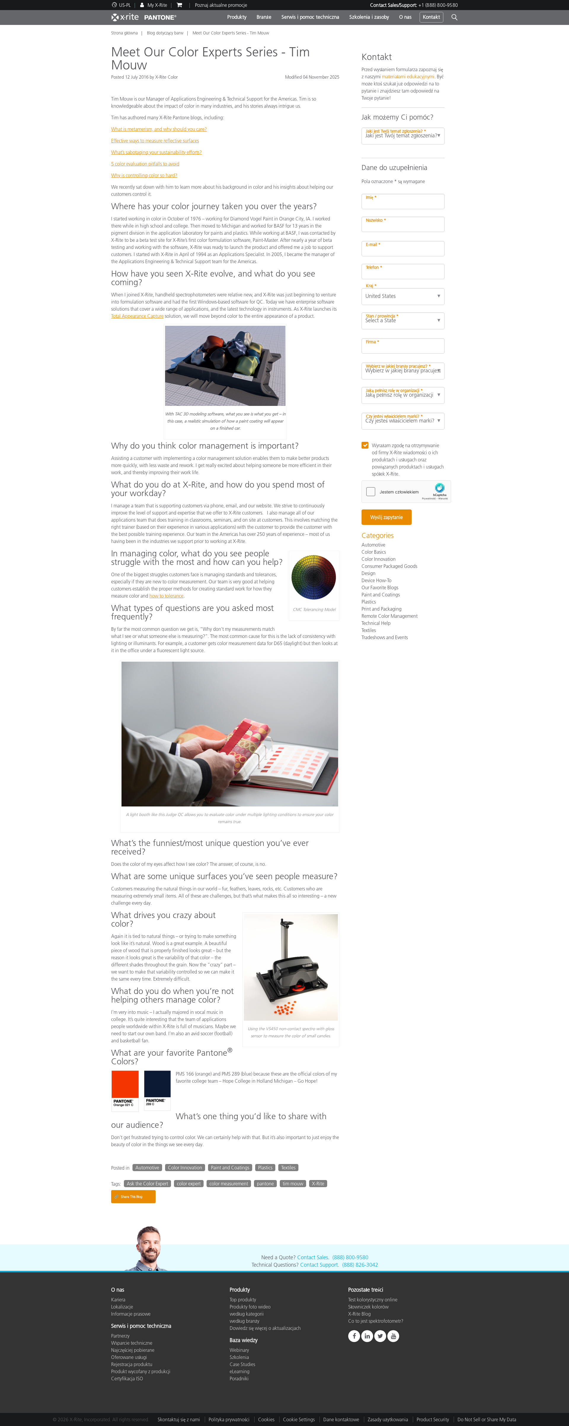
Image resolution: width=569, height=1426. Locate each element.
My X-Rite (156, 5)
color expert (189, 1184)
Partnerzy (120, 1336)
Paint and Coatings (230, 1168)
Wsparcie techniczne (131, 1343)
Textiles (288, 1168)
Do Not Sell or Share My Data (487, 1419)
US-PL (125, 5)
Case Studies (242, 1364)
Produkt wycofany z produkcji (140, 1371)
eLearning (240, 1371)
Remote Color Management (390, 616)
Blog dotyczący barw (165, 33)
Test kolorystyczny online (372, 1300)
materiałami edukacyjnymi (408, 77)
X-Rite (318, 1184)
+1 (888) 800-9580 (438, 5)
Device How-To (376, 580)
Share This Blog (128, 1196)
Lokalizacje (122, 1307)
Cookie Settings (299, 1419)
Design (368, 573)
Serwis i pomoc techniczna (310, 17)
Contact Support (319, 1265)
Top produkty (243, 1300)
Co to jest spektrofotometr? (375, 1321)
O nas (405, 17)
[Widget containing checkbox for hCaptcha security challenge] (406, 491)
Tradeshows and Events (385, 637)
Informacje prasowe (131, 1314)
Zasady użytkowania (388, 1419)
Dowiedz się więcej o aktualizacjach (265, 1328)
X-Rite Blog (359, 1314)
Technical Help (376, 623)
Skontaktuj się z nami (179, 1419)
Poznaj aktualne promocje (221, 5)
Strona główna (124, 33)
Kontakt (431, 17)
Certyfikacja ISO (127, 1378)
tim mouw (293, 1184)
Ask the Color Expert (147, 1184)
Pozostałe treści (365, 1290)
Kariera (118, 1300)
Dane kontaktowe (341, 1419)
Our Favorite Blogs (380, 587)
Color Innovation (185, 1168)
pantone (265, 1184)
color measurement (229, 1184)
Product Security (433, 1419)
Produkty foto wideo (250, 1307)
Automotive (147, 1168)
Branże (264, 17)
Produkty (237, 17)
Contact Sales (312, 1257)
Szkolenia (239, 1357)
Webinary (239, 1350)
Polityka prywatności (229, 1419)
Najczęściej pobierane (132, 1350)
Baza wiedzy (244, 1341)
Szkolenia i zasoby (369, 17)
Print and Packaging (382, 609)
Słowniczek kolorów (368, 1307)
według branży (244, 1321)
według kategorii (247, 1314)
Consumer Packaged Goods (389, 566)
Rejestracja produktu (131, 1364)
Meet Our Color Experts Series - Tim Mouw (231, 33)
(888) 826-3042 (360, 1265)
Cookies (266, 1419)
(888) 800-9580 (350, 1257)
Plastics (265, 1168)
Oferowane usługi (129, 1357)
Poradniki (239, 1378)
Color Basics (374, 552)
